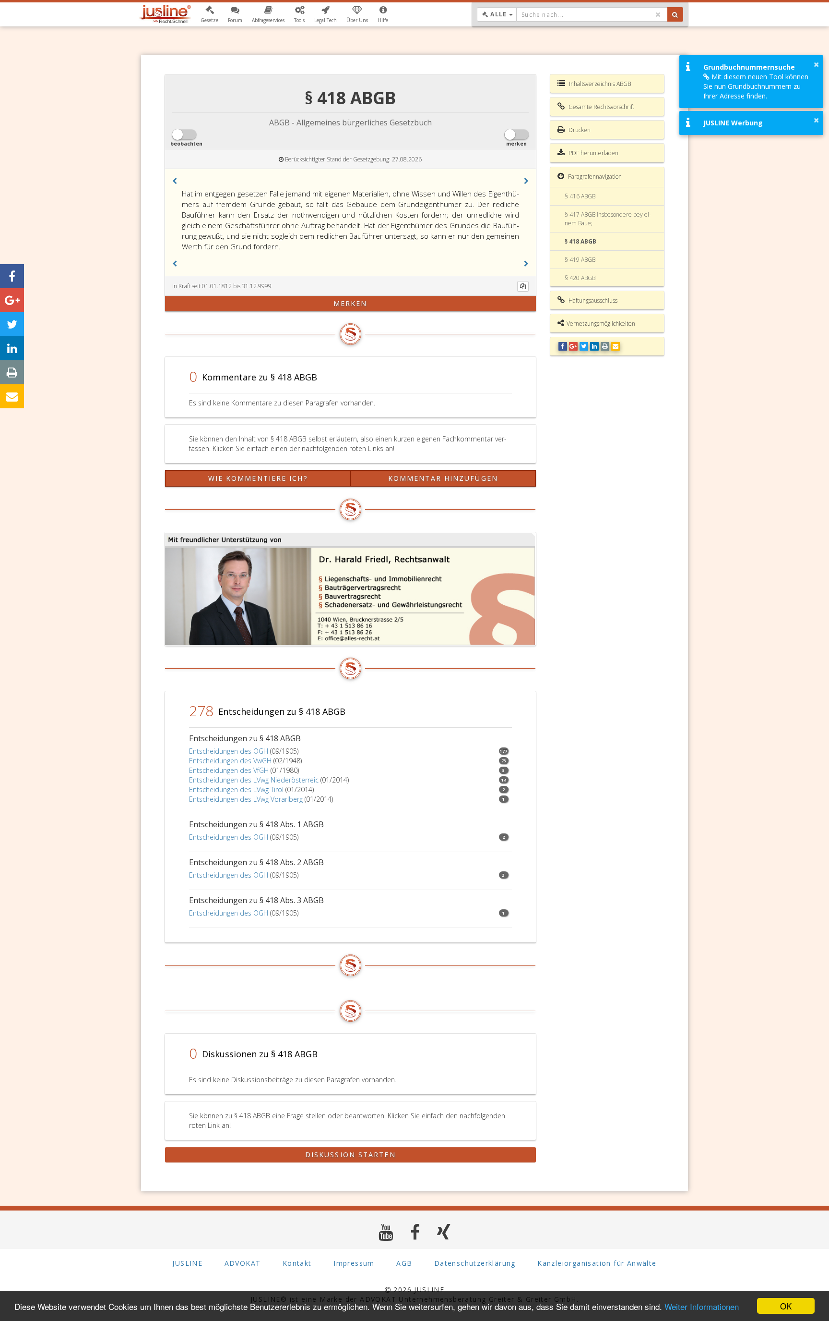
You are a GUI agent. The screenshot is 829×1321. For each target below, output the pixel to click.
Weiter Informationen (701, 1306)
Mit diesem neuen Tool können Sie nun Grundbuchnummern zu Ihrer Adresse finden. (755, 86)
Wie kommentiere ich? (258, 478)
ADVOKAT (243, 1263)
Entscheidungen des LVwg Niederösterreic (254, 779)
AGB (404, 1263)
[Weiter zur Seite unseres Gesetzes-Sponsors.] (350, 589)
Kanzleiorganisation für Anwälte (596, 1263)
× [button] (816, 64)
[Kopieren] (523, 286)
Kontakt (297, 1263)
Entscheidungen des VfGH (229, 770)
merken (350, 303)
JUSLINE (187, 1263)
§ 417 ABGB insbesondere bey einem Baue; (608, 218)
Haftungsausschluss (592, 300)
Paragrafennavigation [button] (594, 176)
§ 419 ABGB (580, 260)
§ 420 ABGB (580, 278)
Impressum (354, 1263)
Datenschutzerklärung (475, 1263)
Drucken (579, 130)
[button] (209, 14)
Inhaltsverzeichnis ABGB (599, 84)
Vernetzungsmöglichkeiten (601, 323)
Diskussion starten (350, 1154)
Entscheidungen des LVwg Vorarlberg (246, 799)
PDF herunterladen (592, 153)
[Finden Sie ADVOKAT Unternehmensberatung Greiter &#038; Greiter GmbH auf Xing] (444, 1232)
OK (786, 1306)
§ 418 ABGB (580, 241)
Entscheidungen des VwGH (230, 760)
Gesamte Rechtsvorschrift (600, 107)
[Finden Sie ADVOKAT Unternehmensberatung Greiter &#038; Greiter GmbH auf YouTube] (386, 1232)
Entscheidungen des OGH (228, 751)
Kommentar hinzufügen (443, 478)
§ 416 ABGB (580, 196)
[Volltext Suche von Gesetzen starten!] (675, 14)
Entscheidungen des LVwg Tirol (236, 789)
